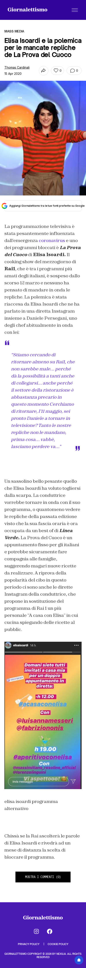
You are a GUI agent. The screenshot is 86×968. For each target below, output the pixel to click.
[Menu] (74, 10)
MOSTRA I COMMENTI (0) (43, 877)
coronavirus (52, 240)
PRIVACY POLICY (29, 944)
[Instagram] (36, 931)
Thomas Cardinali (17, 67)
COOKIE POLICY (58, 944)
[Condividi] (43, 70)
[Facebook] (49, 931)
